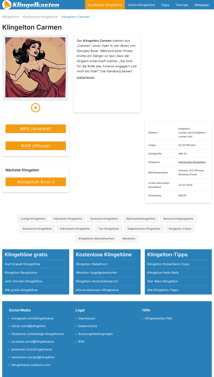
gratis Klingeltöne (24, 290)
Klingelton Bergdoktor (21, 272)
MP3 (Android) (35, 128)
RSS (81, 341)
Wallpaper (201, 5)
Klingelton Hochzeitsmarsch (97, 281)
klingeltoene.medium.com (31, 365)
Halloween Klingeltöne (68, 218)
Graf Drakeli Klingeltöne (22, 264)
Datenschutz (87, 326)
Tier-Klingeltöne (108, 228)
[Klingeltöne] (30, 5)
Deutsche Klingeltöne (104, 218)
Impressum (86, 318)
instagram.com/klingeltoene (33, 318)
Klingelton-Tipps (166, 290)
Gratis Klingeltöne (141, 5)
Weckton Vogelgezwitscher (96, 272)
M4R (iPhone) (35, 145)
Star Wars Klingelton (162, 281)
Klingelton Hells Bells (163, 272)
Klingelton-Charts (180, 228)
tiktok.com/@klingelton (29, 326)
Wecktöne (129, 238)
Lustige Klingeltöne (33, 218)
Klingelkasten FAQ (158, 318)
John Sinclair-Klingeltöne (23, 281)
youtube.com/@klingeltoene (33, 341)
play (36, 108)
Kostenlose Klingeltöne (105, 5)
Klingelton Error (34, 181)
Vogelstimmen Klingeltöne (143, 228)
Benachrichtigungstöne (178, 218)
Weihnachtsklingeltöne (140, 218)
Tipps (165, 5)
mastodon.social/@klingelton (33, 357)
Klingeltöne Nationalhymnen (96, 238)
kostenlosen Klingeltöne (100, 290)
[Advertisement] (178, 74)
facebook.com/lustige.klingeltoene (38, 334)
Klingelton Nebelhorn (92, 264)
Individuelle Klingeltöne (191, 162)
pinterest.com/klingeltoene (32, 349)
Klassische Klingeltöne (37, 228)
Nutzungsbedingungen (95, 334)
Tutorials (182, 5)
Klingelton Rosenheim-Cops (168, 264)
